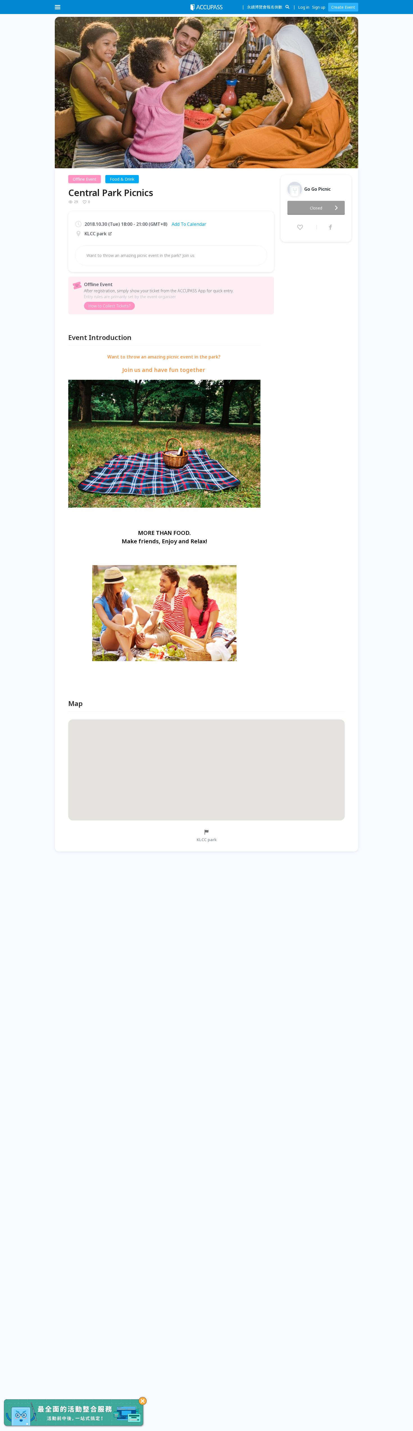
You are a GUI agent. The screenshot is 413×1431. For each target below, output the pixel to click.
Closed (316, 208)
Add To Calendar (189, 224)
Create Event (343, 7)
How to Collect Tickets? (109, 306)
